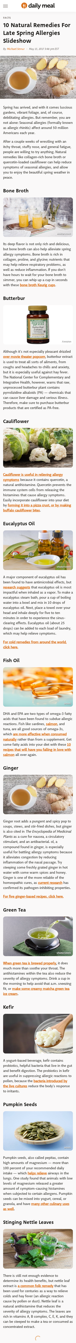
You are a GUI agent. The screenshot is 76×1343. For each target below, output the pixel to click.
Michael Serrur (15, 49)
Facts (7, 17)
